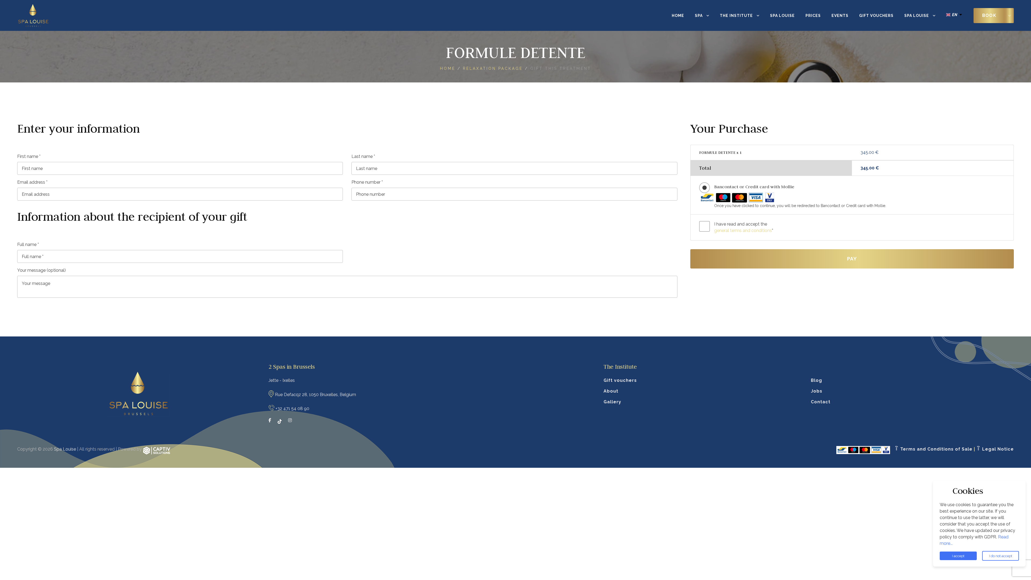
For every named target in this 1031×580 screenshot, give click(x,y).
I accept (958, 556)
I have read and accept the (743, 227)
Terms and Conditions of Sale (935, 449)
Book (989, 15)
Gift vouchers (876, 15)
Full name (28, 244)
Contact (820, 401)
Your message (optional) (41, 270)
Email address (32, 182)
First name (29, 156)
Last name (363, 156)
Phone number (367, 182)
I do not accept (1000, 556)
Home (678, 15)
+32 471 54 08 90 (292, 408)
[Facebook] (269, 421)
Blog (816, 380)
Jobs (816, 391)
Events (840, 15)
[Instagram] (290, 421)
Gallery (612, 401)
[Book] (1009, 15)
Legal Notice (997, 449)
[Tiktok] (280, 421)
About (611, 391)
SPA (699, 15)
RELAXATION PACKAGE (493, 68)
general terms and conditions (743, 230)
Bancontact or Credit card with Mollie (754, 186)
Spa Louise (782, 15)
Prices (813, 15)
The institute (736, 15)
